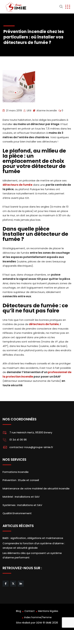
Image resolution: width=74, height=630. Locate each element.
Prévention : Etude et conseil (21, 480)
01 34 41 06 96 (18, 439)
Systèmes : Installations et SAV (22, 505)
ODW (39, 622)
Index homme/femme (38, 617)
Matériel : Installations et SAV (21, 496)
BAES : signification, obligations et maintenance (33, 538)
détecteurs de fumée (17, 185)
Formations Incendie (16, 472)
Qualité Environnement (17, 513)
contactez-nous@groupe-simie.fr (31, 447)
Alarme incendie (46, 110)
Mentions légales (48, 611)
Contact (29, 611)
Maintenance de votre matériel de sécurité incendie (36, 488)
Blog (18, 611)
